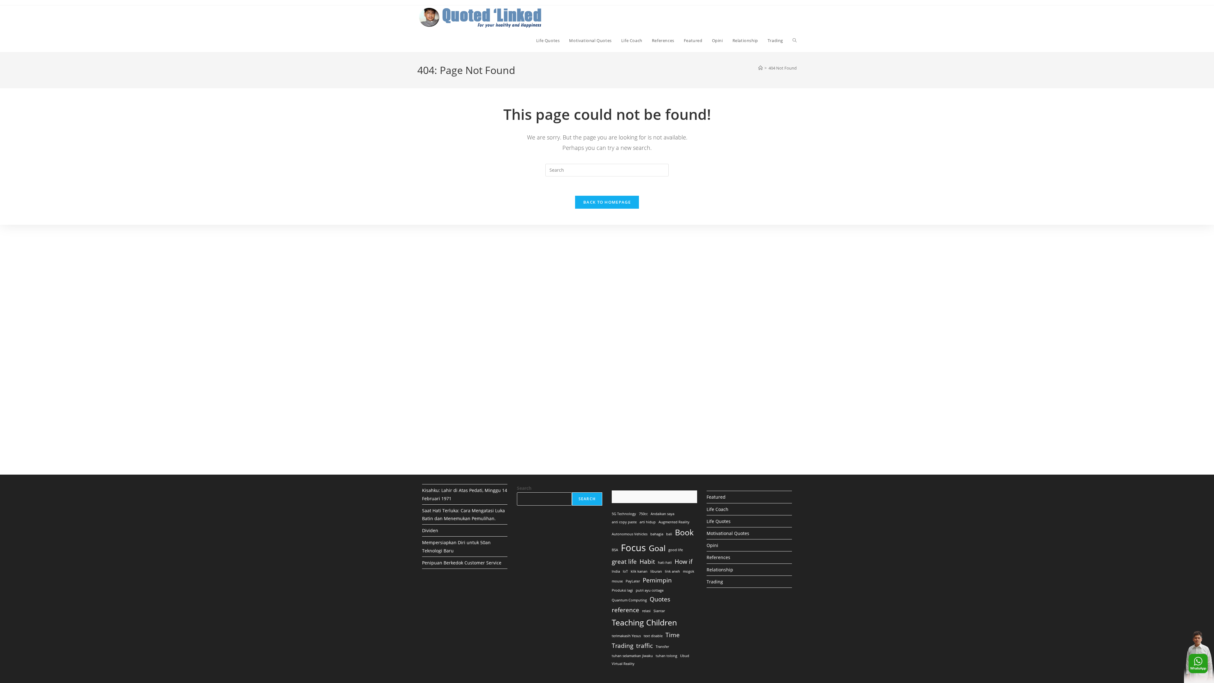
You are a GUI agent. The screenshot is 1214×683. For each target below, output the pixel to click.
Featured (716, 497)
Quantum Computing (629, 600)
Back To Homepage (607, 202)
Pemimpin (657, 580)
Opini (712, 545)
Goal (657, 548)
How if (683, 561)
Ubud (684, 656)
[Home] (760, 68)
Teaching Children (644, 622)
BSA (615, 550)
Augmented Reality (674, 522)
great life (624, 561)
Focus (633, 547)
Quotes (660, 599)
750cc (643, 514)
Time (672, 635)
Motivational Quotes (728, 533)
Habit (647, 561)
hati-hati (665, 562)
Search (524, 488)
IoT (625, 571)
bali (669, 534)
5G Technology (624, 514)
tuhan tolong (666, 656)
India (616, 571)
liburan (656, 571)
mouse (617, 581)
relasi (646, 611)
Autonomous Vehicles (629, 534)
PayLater (633, 581)
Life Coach (717, 509)
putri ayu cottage (650, 590)
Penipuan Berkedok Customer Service (461, 563)
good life (675, 550)
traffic (644, 646)
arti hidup (648, 522)
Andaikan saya (662, 514)
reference (625, 610)
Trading (622, 646)
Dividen (430, 530)
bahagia (656, 534)
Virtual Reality (623, 663)
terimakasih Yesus (626, 636)
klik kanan (639, 571)
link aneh (672, 571)
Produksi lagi (622, 590)
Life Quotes (719, 521)
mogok (688, 571)
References (718, 557)
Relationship (720, 570)
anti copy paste (624, 522)
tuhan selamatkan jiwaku (632, 656)
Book (684, 532)
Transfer (662, 646)
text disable (653, 636)
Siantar (659, 611)
